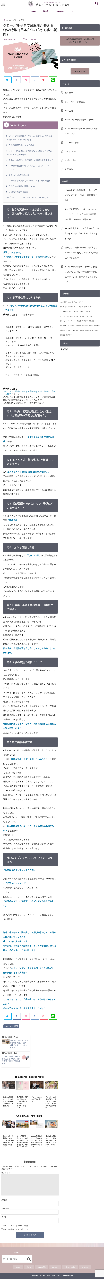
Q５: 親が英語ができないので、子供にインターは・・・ (28, 167)
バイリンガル (71, 151)
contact (55, 1267)
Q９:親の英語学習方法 (17, 192)
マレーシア (88, 316)
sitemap (85, 1267)
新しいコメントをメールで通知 (15, 1225)
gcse (61, 302)
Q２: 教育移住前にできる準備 (20, 145)
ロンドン (73, 321)
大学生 (72, 325)
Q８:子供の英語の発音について (21, 186)
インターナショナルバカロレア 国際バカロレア (81, 131)
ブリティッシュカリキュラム (69, 316)
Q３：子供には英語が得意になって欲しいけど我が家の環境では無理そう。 (29, 153)
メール (5, 1208)
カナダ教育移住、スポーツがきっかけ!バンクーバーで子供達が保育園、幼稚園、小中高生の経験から (81, 214)
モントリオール (64, 321)
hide (24, 125)
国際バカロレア (64, 325)
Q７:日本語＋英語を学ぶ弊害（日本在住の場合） (29, 180)
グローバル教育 (11, 1026)
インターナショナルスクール (69, 306)
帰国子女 (97, 325)
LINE (72, 11)
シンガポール (64, 311)
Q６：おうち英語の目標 (18, 175)
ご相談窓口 (45, 11)
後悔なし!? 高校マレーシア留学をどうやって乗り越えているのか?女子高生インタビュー (81, 252)
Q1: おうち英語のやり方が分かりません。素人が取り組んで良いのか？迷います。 (29, 138)
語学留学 (69, 335)
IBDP (65, 302)
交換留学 (91, 321)
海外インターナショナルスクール (80, 119)
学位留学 (85, 325)
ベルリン (81, 316)
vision (29, 1267)
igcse (69, 302)
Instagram (60, 11)
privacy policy (70, 1267)
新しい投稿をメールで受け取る (15, 1229)
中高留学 (85, 321)
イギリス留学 (71, 160)
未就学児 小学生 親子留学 (82, 330)
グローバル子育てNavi (47, 1275)
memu (33, 11)
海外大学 (69, 93)
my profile (80, 71)
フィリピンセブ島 (85, 311)
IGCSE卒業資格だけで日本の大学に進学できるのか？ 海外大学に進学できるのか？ (82, 233)
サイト (4, 1217)
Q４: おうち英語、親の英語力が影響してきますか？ (30, 160)
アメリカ (75, 302)
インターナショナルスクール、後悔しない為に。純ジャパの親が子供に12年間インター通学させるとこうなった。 (81, 274)
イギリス (81, 302)
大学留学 (78, 325)
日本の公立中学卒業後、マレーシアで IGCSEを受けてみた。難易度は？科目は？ (81, 195)
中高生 (79, 321)
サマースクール (89, 306)
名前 (4, 1200)
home (18, 1267)
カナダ (81, 306)
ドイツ (71, 311)
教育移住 (69, 169)
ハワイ (76, 311)
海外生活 (69, 110)
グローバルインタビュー (76, 101)
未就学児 (69, 330)
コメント (6, 1173)
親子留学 (62, 335)
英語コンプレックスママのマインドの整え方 (27, 197)
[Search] (29, 1259)
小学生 (91, 325)
